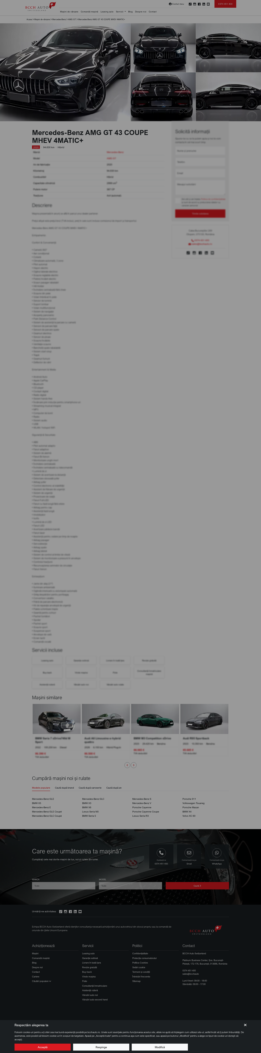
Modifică (160, 1047)
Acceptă (42, 1047)
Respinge (101, 1047)
